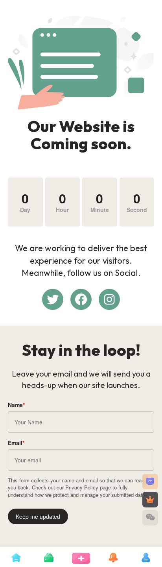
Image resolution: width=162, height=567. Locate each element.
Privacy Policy (81, 487)
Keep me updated (38, 516)
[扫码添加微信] (150, 517)
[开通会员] (150, 499)
